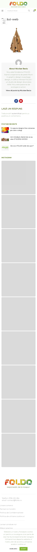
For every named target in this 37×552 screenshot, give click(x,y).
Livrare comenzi (6, 505)
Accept (23, 548)
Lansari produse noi (8, 524)
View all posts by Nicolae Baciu (18, 90)
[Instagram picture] (18, 177)
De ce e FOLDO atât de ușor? (22, 146)
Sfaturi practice (6, 528)
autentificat (17, 113)
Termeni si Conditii (8, 509)
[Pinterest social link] (21, 101)
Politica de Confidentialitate (11, 513)
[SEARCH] (29, 11)
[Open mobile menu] (2, 11)
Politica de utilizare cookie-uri (12, 516)
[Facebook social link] (16, 101)
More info (13, 548)
